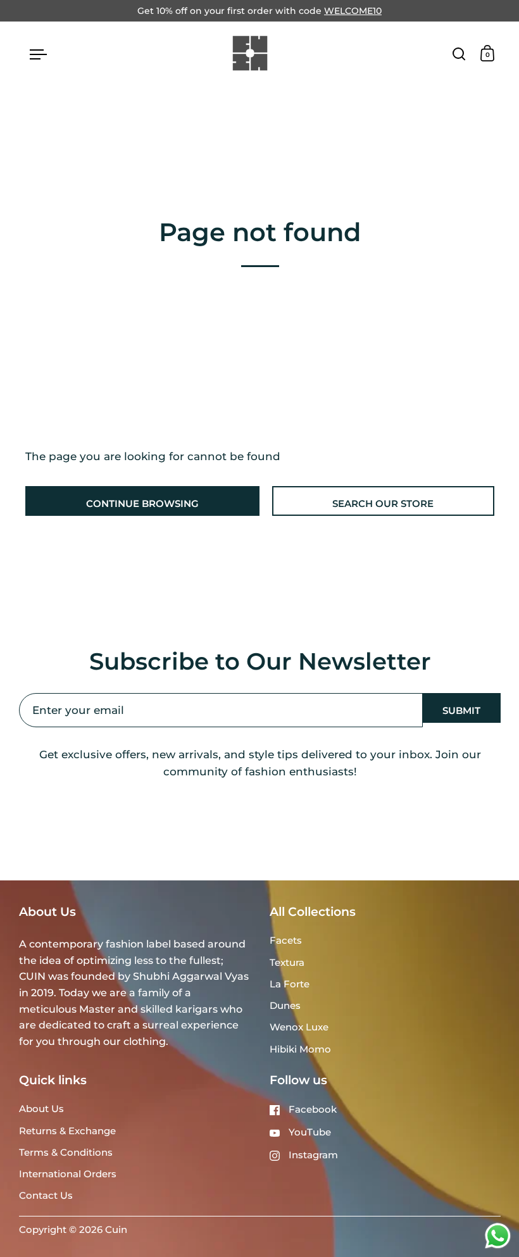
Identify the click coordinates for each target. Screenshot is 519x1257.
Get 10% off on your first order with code (259, 11)
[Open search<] (459, 53)
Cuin (116, 1229)
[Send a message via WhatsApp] (498, 1236)
